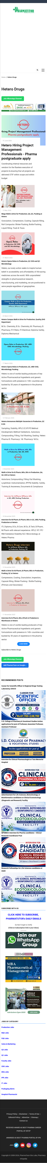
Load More (23, 644)
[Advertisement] (23, 40)
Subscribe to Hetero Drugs (11, 650)
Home (3, 77)
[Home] (23, 10)
